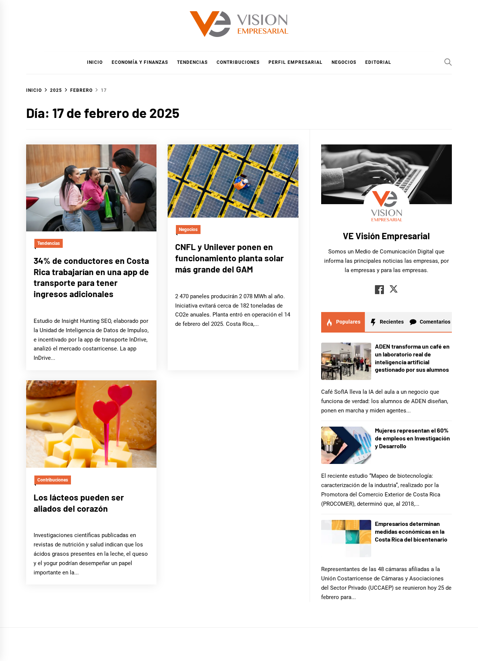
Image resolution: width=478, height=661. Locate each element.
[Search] (448, 62)
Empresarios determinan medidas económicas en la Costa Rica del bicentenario (411, 531)
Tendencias (192, 62)
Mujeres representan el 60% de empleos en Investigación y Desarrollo (412, 438)
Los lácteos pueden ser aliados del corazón (79, 502)
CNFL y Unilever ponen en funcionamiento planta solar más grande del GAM (229, 257)
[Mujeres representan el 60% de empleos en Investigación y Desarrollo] (346, 445)
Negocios (344, 62)
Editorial (378, 62)
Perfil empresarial (296, 62)
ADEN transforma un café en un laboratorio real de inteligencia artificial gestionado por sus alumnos (412, 358)
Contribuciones (238, 62)
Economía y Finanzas (140, 62)
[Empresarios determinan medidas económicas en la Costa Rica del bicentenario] (346, 538)
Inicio (95, 62)
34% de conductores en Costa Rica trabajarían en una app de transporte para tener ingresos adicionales (91, 277)
